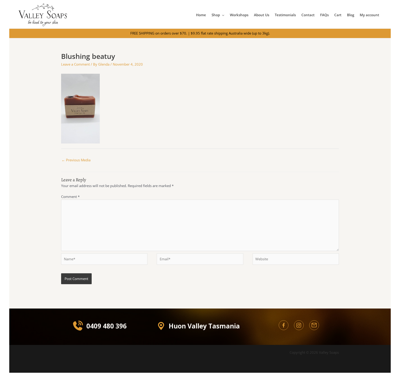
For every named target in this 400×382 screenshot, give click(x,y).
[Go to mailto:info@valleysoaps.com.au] (314, 325)
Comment (70, 196)
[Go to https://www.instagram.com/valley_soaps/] (299, 325)
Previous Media (76, 160)
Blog (350, 15)
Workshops (239, 15)
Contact (308, 15)
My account (369, 15)
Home (201, 15)
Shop (216, 15)
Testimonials (285, 15)
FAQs (324, 15)
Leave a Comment (75, 64)
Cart (337, 15)
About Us (261, 15)
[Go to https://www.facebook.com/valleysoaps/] (283, 325)
